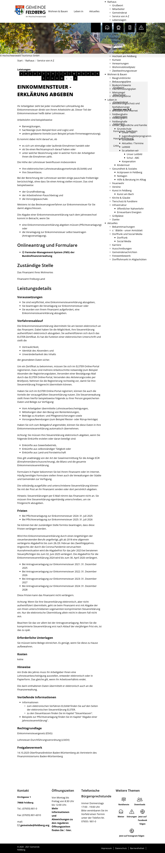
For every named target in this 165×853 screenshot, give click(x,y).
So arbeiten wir (130, 150)
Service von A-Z (120, 16)
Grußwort (117, 5)
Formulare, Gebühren (124, 27)
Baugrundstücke (121, 78)
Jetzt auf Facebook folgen (142, 820)
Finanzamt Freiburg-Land (31, 279)
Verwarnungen (120, 63)
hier (68, 830)
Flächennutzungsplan (124, 88)
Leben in (78, 11)
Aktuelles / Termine (132, 143)
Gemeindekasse (121, 49)
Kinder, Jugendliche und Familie (129, 125)
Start (20, 60)
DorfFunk (122, 237)
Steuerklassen (83, 713)
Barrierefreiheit (137, 848)
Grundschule (124, 128)
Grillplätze (117, 215)
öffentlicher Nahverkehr (130, 208)
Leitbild (126, 147)
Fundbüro (117, 45)
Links (115, 34)
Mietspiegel (118, 92)
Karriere (116, 245)
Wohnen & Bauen (58, 11)
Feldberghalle (119, 121)
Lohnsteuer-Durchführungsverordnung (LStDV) (43, 739)
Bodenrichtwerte (121, 85)
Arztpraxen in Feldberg (129, 172)
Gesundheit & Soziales (124, 168)
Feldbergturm (119, 118)
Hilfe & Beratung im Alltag (131, 179)
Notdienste (123, 804)
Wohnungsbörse (121, 96)
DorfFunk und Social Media (127, 234)
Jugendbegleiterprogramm (136, 136)
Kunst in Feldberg (122, 190)
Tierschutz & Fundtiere (124, 201)
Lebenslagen (119, 20)
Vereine (116, 186)
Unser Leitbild (134, 154)
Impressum (106, 848)
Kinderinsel (123, 165)
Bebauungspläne (121, 81)
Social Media (124, 241)
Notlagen (122, 176)
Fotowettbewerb (121, 255)
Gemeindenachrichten (124, 252)
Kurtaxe (116, 59)
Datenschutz (121, 848)
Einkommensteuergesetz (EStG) (34, 733)
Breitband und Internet (125, 110)
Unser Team (129, 132)
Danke (115, 219)
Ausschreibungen (122, 248)
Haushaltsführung (122, 30)
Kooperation (129, 161)
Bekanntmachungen (123, 226)
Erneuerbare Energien (129, 212)
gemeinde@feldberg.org (34, 825)
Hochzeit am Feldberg (124, 56)
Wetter (121, 816)
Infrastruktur (119, 205)
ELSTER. (71, 709)
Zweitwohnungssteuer (124, 70)
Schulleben (128, 139)
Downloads (139, 804)
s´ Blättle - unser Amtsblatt (127, 230)
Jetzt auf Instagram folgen (131, 835)
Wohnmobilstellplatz (123, 67)
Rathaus (18, 11)
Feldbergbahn (120, 114)
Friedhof (117, 41)
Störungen (132, 816)
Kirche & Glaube (121, 197)
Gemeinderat (119, 12)
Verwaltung (35, 11)
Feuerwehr (118, 183)
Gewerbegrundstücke (124, 52)
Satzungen (118, 23)
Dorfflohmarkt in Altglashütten (129, 259)
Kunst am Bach (125, 194)
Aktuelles (94, 11)
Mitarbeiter (118, 9)
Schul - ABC (133, 157)
